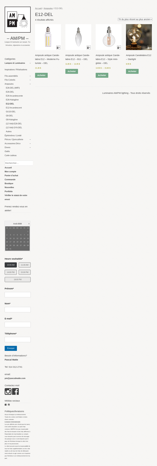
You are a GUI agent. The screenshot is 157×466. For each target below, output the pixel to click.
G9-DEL (9, 116)
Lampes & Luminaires (15, 63)
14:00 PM (11, 272)
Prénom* (9, 288)
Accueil (8, 168)
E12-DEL (10, 104)
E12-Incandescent (14, 108)
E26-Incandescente (14, 96)
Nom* (7, 303)
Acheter (41, 75)
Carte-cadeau (11, 155)
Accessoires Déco (12, 143)
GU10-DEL (11, 112)
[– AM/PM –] (18, 32)
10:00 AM (11, 265)
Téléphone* (11, 333)
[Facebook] (15, 394)
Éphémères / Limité (13, 135)
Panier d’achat (11, 175)
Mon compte (10, 172)
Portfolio (9, 191)
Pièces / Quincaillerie (14, 139)
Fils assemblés (11, 76)
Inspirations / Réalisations (16, 70)
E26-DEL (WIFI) (13, 88)
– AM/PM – (17, 38)
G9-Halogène (12, 120)
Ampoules (9, 84)
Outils (7, 151)
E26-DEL (10, 92)
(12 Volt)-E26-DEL (14, 124)
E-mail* (8, 318)
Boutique (9, 183)
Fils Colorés (10, 80)
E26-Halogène (12, 100)
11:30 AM (24, 265)
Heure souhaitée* (14, 259)
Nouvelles (9, 187)
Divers (7, 147)
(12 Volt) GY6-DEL (14, 128)
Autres (9, 131)
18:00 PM (18, 279)
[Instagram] (8, 394)
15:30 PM (24, 272)
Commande (10, 180)
